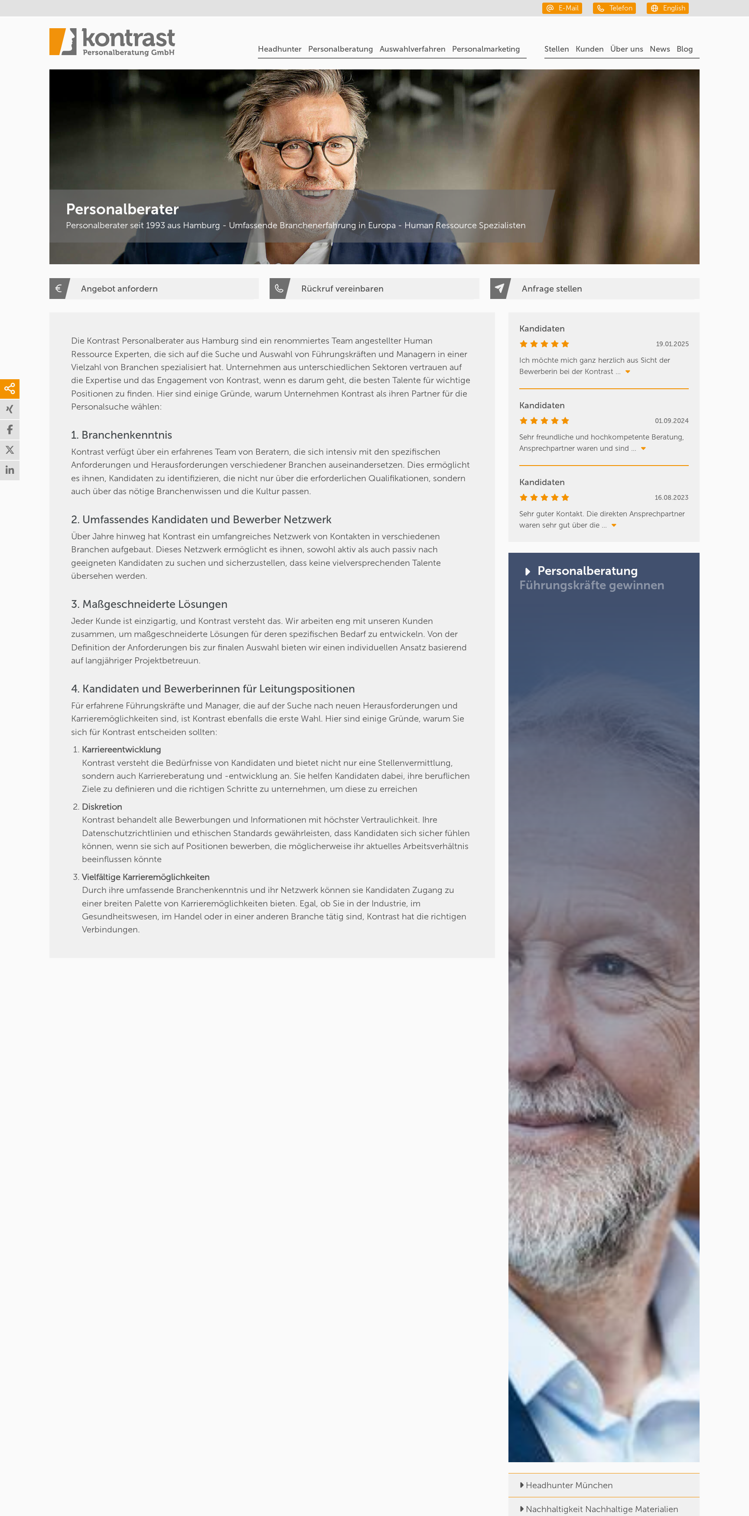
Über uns (626, 49)
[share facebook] (10, 430)
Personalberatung (340, 49)
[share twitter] (10, 450)
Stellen (556, 49)
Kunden (590, 49)
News (660, 49)
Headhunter (280, 49)
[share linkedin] (10, 470)
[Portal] (112, 43)
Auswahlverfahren (413, 49)
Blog (685, 49)
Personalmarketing (486, 49)
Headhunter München (569, 1485)
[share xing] (10, 409)
